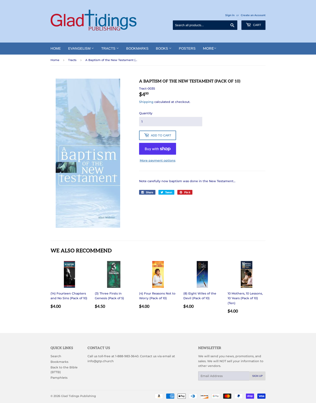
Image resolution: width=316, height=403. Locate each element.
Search (56, 356)
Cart (256, 25)
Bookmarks (137, 48)
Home (56, 48)
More (208, 48)
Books (162, 48)
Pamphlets (59, 378)
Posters (187, 48)
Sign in (230, 15)
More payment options (157, 160)
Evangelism (79, 48)
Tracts (108, 48)
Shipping (146, 102)
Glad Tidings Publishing (78, 396)
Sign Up (257, 375)
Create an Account (253, 15)
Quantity (145, 113)
